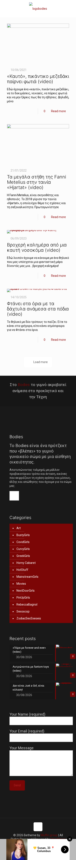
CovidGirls (23, 542)
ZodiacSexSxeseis (28, 618)
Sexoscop (23, 611)
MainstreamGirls (27, 576)
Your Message (22, 748)
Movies (21, 583)
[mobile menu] (70, 8)
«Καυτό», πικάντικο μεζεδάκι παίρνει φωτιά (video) (38, 78)
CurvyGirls (23, 549)
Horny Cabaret (26, 562)
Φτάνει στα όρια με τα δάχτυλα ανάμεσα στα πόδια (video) (38, 309)
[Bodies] (38, 8)
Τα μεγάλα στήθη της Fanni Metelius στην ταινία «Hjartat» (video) (36, 182)
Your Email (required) (27, 731)
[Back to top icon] (38, 826)
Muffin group (49, 835)
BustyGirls (23, 535)
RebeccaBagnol (26, 604)
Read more (58, 111)
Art (18, 528)
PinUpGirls (23, 597)
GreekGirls (23, 556)
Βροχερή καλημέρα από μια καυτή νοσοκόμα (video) (37, 247)
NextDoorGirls (25, 590)
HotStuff (22, 569)
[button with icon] (14, 496)
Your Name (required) (27, 714)
